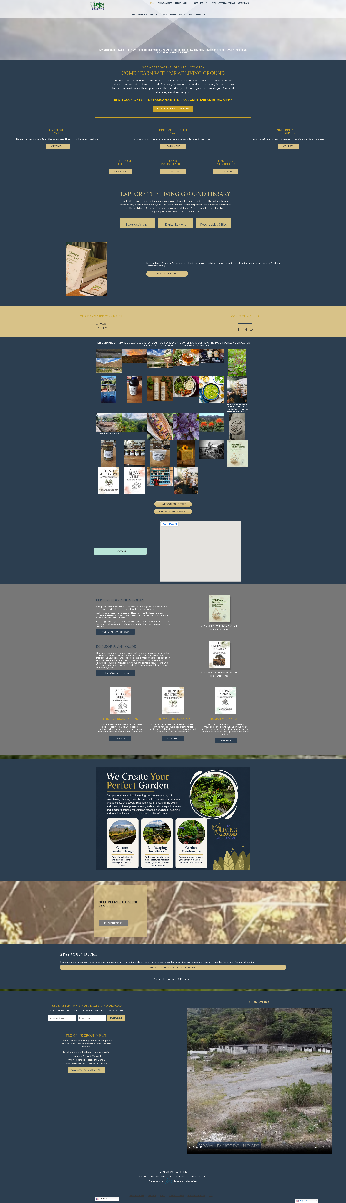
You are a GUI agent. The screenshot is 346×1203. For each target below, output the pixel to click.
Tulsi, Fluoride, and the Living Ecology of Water (86, 1052)
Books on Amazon (137, 224)
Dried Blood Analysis (128, 99)
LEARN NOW (225, 171)
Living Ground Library (197, 14)
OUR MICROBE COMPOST (173, 511)
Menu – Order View (139, 14)
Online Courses (165, 3)
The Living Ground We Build (86, 1056)
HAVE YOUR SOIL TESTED (173, 504)
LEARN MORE (173, 146)
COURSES (288, 146)
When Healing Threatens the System (87, 1060)
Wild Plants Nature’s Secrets (115, 632)
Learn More (120, 738)
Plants (164, 14)
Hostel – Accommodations (223, 3)
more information (113, 922)
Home (152, 3)
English (103, 1198)
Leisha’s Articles (182, 3)
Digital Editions (175, 224)
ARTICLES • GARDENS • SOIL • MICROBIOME (173, 967)
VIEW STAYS (120, 171)
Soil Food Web (186, 99)
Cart (211, 14)
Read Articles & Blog (213, 224)
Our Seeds (154, 14)
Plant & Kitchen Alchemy (215, 99)
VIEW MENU (57, 146)
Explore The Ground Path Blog (86, 1070)
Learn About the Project (167, 273)
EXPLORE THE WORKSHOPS (173, 108)
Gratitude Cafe (201, 3)
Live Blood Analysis (160, 99)
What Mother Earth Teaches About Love (86, 1063)
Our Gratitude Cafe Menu (101, 316)
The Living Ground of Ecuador (115, 673)
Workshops (243, 3)
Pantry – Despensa (177, 14)
